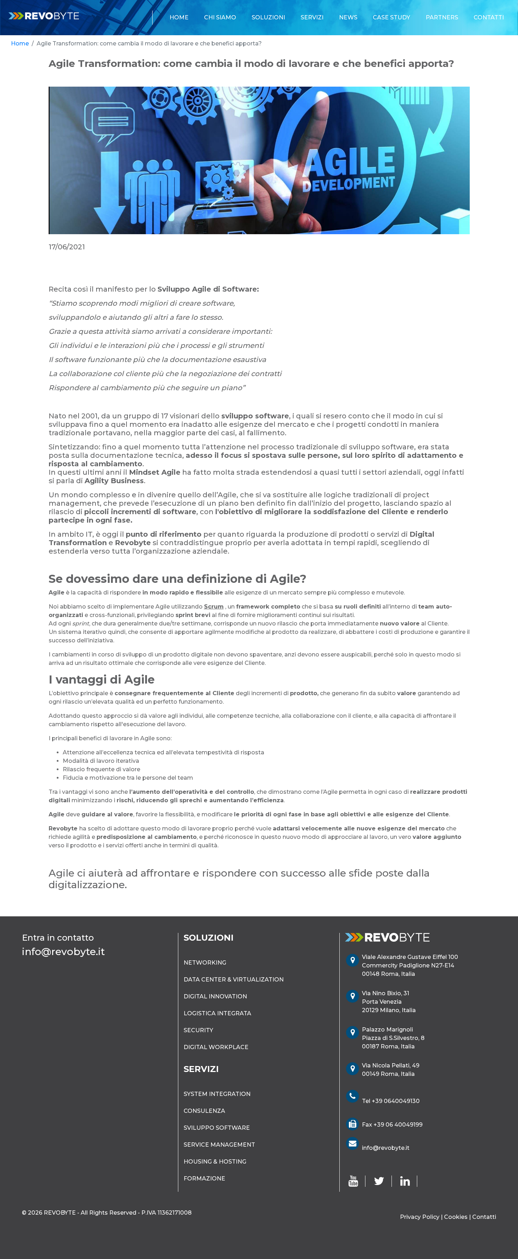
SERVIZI (312, 17)
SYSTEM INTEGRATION (217, 1094)
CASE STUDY (391, 17)
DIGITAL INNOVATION (215, 996)
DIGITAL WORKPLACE (216, 1047)
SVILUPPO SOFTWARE (217, 1127)
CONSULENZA (204, 1111)
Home (20, 43)
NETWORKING (205, 962)
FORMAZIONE (204, 1178)
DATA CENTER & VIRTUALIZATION (234, 979)
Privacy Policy (419, 1217)
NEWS (348, 17)
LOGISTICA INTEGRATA (217, 1013)
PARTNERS (442, 17)
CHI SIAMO (220, 17)
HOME (180, 17)
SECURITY (198, 1030)
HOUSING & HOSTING (215, 1161)
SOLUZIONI (268, 17)
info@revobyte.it (385, 1148)
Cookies (456, 1217)
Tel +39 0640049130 (391, 1101)
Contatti (484, 1217)
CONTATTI (489, 17)
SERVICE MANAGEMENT (219, 1144)
